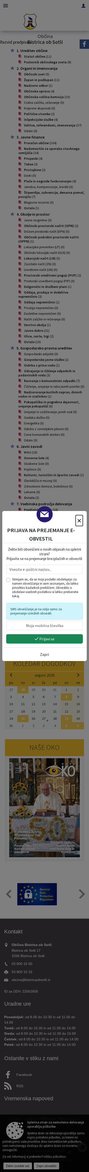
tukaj (15, 596)
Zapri (44, 654)
